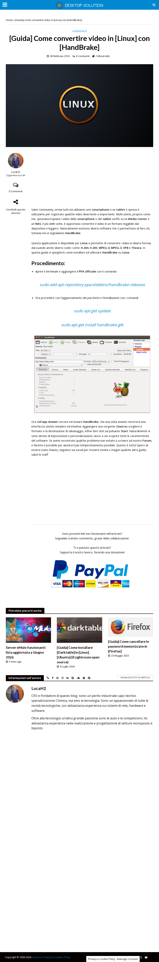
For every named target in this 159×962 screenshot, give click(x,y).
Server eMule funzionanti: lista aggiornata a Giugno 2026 (26, 652)
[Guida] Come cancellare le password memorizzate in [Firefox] (128, 646)
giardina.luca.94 (17, 175)
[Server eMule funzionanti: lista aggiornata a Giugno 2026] (28, 630)
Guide (75, 31)
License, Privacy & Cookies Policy (51, 957)
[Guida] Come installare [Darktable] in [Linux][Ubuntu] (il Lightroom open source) (78, 654)
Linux (83, 31)
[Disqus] (79, 787)
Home (9, 20)
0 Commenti (83, 56)
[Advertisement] (92, 180)
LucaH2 (15, 172)
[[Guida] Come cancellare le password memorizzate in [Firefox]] (130, 627)
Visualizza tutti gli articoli (135, 677)
